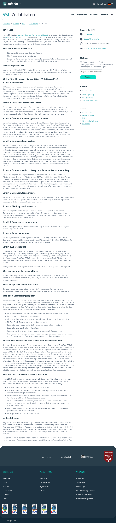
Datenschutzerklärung (84, 494)
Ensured (42, 490)
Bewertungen (81, 486)
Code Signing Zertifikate (90, 100)
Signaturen (82, 14)
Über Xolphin (80, 478)
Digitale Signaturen (88, 115)
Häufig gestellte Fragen (90, 121)
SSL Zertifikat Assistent (92, 39)
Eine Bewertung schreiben (85, 490)
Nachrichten (7, 478)
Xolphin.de (43, 478)
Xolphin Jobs (80, 482)
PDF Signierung (87, 97)
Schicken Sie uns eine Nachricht (95, 48)
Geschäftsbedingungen (84, 499)
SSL (72, 14)
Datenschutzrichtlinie (12, 37)
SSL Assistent (89, 34)
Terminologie (33, 23)
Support (94, 14)
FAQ (23, 23)
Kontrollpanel (7, 490)
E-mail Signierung (88, 94)
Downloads (86, 124)
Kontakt (104, 14)
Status (5, 499)
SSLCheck (85, 118)
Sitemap (6, 486)
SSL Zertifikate (87, 90)
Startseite (6, 23)
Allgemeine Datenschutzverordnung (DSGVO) (32, 35)
